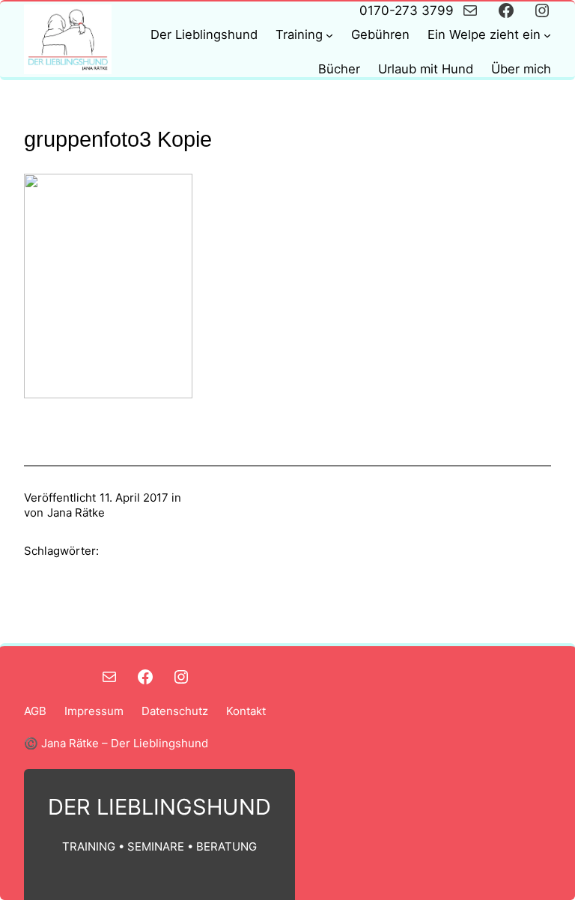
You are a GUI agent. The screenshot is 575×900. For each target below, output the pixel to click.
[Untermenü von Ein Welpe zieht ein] (547, 35)
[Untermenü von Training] (329, 35)
